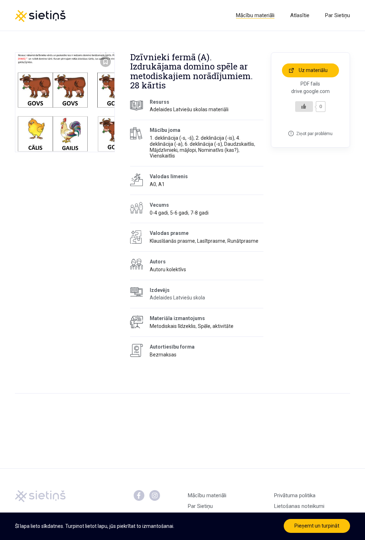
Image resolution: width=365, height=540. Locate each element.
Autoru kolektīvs (168, 269)
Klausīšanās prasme (172, 241)
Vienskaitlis (162, 156)
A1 (161, 184)
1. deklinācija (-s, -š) (172, 138)
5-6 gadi (179, 213)
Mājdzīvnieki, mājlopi (173, 150)
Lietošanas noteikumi (299, 506)
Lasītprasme (211, 241)
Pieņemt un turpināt (316, 526)
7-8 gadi (199, 213)
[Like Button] (304, 106)
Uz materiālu (313, 70)
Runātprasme (242, 241)
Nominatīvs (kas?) (218, 150)
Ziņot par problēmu (314, 133)
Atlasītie (299, 15)
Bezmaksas (163, 355)
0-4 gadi (159, 213)
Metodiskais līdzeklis (173, 326)
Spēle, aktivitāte (215, 326)
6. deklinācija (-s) (203, 144)
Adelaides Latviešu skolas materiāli (189, 109)
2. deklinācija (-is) (215, 138)
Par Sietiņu (337, 15)
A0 (153, 184)
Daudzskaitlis (239, 144)
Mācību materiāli (255, 15)
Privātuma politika (294, 495)
